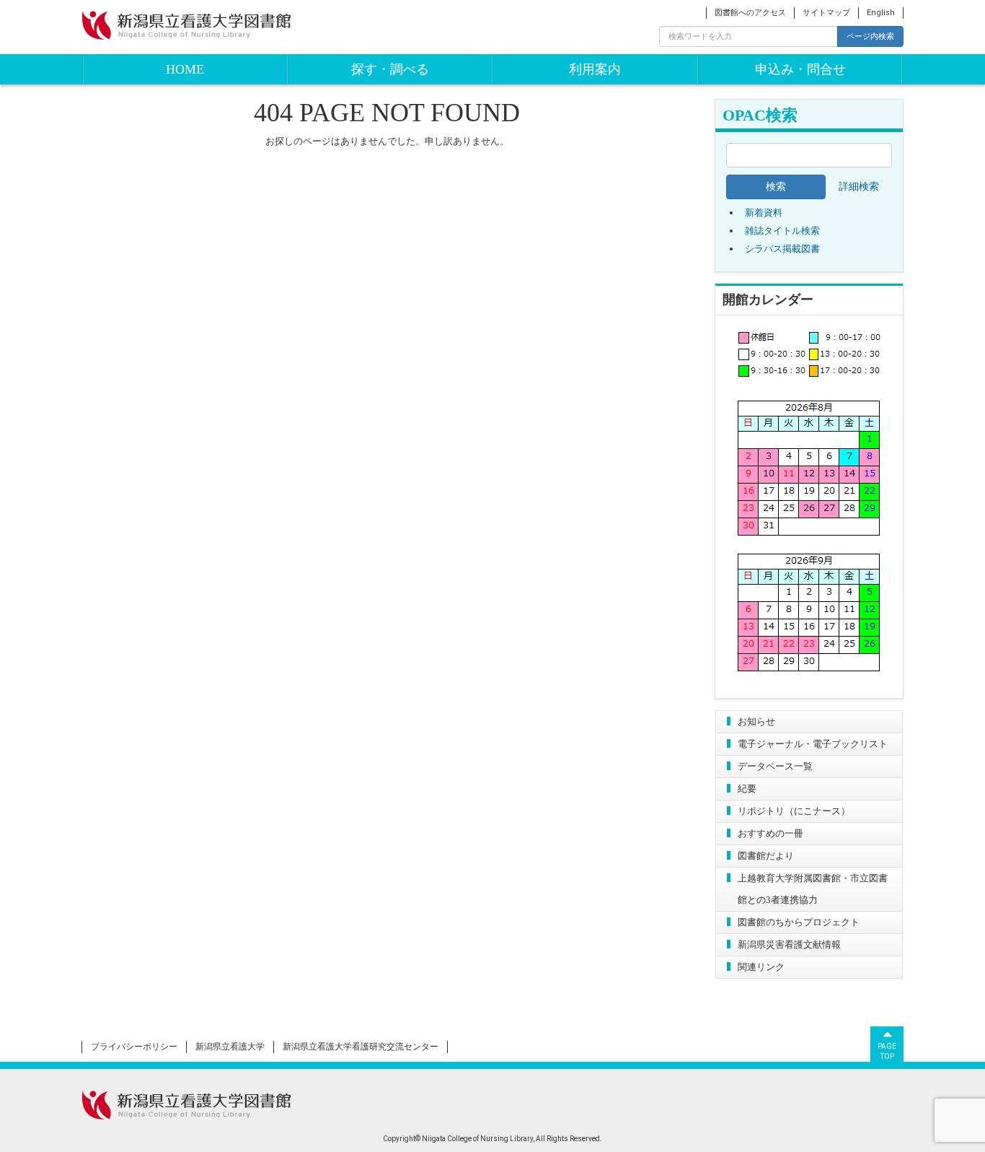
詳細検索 (859, 186)
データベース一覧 (775, 766)
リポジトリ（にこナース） (794, 811)
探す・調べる (390, 69)
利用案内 (595, 69)
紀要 (747, 788)
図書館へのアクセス (750, 12)
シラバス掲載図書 (782, 248)
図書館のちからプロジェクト (799, 922)
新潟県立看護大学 (230, 1047)
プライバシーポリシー (134, 1047)
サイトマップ (826, 12)
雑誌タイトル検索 (782, 230)
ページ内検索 (870, 36)
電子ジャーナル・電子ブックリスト (813, 743)
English (881, 12)
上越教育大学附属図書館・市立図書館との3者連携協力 (813, 889)
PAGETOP (887, 1051)
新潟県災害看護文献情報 (789, 944)
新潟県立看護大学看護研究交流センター (360, 1047)
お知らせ (756, 721)
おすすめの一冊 (770, 833)
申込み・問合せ (800, 69)
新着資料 (763, 212)
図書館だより (766, 855)
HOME (185, 69)
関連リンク (761, 966)
